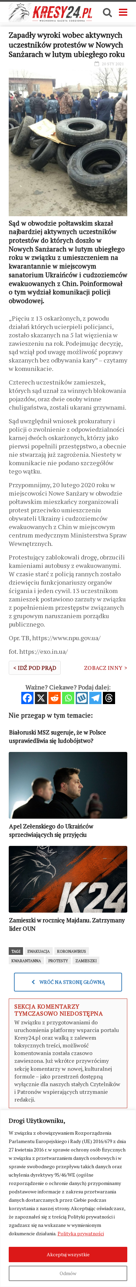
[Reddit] (54, 698)
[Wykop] (82, 698)
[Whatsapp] (68, 698)
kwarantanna (26, 960)
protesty (58, 960)
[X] (41, 698)
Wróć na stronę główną (71, 982)
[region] (68, 1198)
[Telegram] (95, 698)
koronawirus (71, 951)
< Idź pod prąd (34, 668)
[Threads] (109, 698)
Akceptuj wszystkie (68, 1254)
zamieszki (86, 960)
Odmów (68, 1273)
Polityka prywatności (81, 1233)
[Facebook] (27, 698)
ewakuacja (39, 951)
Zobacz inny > (105, 668)
